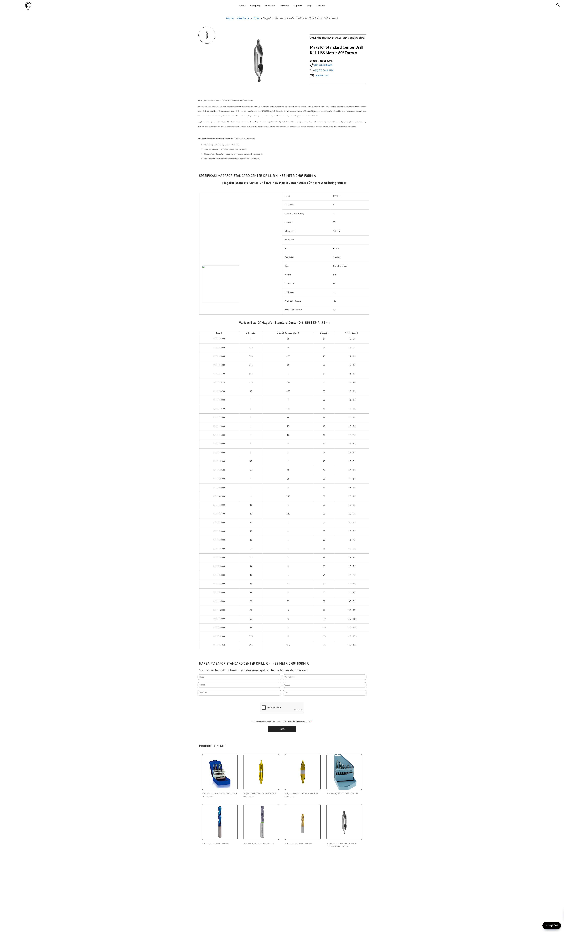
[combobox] (324, 685)
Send (282, 729)
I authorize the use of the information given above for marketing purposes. (283, 721)
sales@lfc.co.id (322, 75)
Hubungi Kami (552, 925)
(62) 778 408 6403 (323, 65)
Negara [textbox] (287, 685)
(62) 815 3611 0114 (323, 70)
